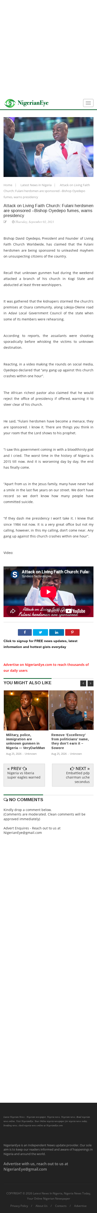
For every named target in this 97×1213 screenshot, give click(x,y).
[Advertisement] (48, 48)
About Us (42, 1206)
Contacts (61, 1206)
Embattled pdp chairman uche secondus (78, 777)
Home (8, 185)
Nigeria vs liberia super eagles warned (23, 775)
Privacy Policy (19, 1206)
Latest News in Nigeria (36, 185)
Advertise (80, 1206)
